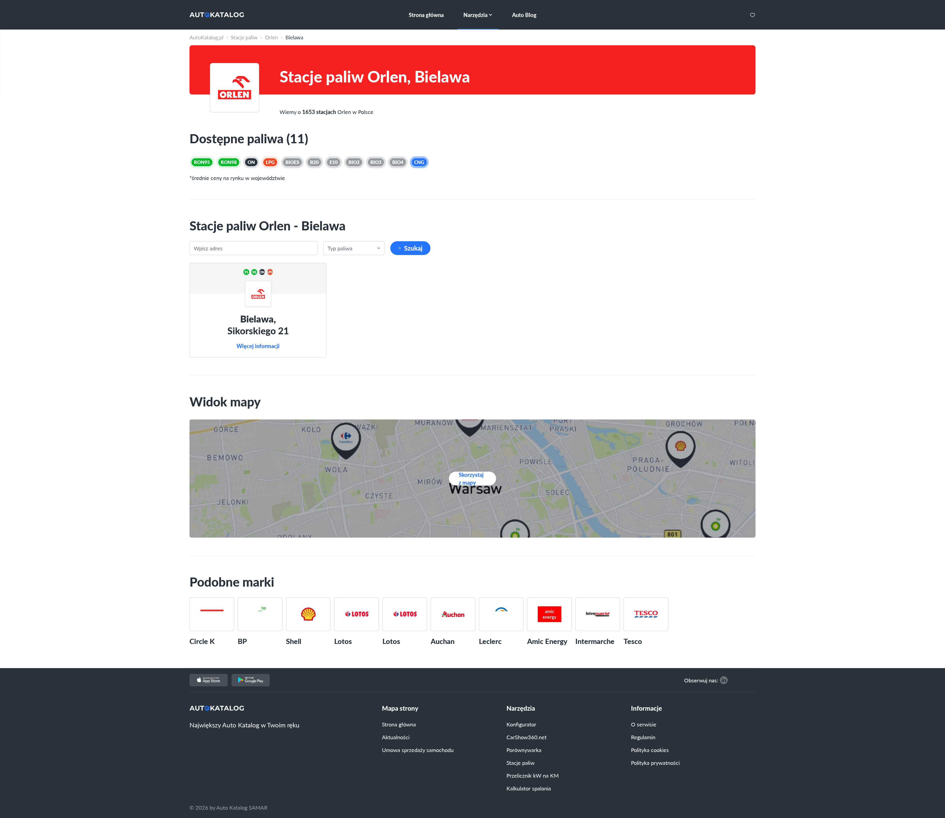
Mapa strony (400, 708)
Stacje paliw (520, 763)
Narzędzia (520, 708)
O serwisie (643, 724)
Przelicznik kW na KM (532, 775)
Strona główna (399, 724)
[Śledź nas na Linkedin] (724, 680)
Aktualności (396, 737)
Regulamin (643, 737)
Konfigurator (521, 724)
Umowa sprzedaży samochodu (418, 750)
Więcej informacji (258, 345)
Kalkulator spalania (528, 788)
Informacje (646, 708)
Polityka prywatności (655, 763)
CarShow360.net (526, 737)
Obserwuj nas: (701, 680)
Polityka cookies (650, 750)
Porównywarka (523, 750)
